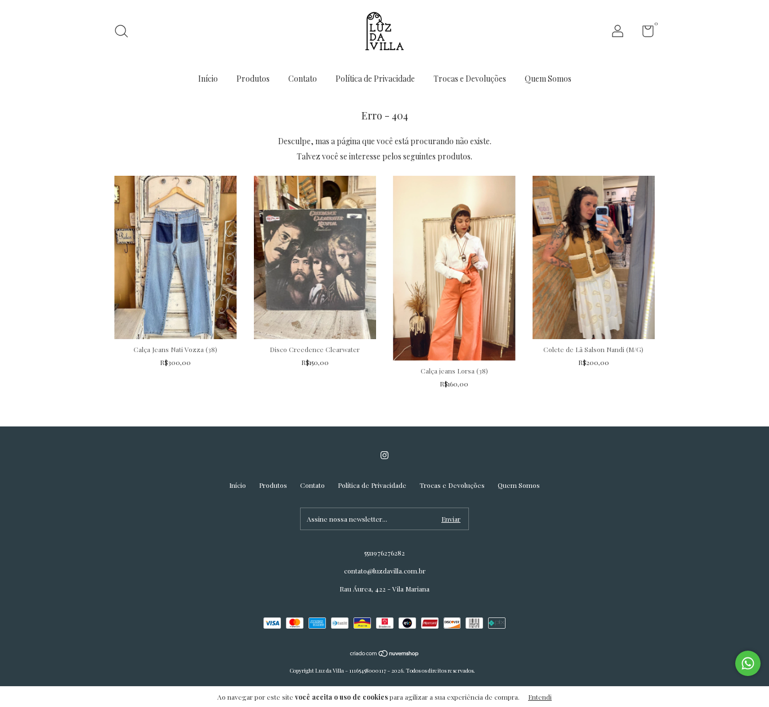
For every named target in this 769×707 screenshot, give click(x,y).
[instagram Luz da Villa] (384, 455)
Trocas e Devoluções (469, 78)
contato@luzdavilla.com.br (385, 570)
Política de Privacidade (375, 78)
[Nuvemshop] (385, 654)
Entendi (540, 696)
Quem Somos (548, 78)
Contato (302, 78)
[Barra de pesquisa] (125, 33)
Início (208, 78)
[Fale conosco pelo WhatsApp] (748, 663)
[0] (644, 33)
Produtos (253, 78)
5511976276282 (384, 552)
